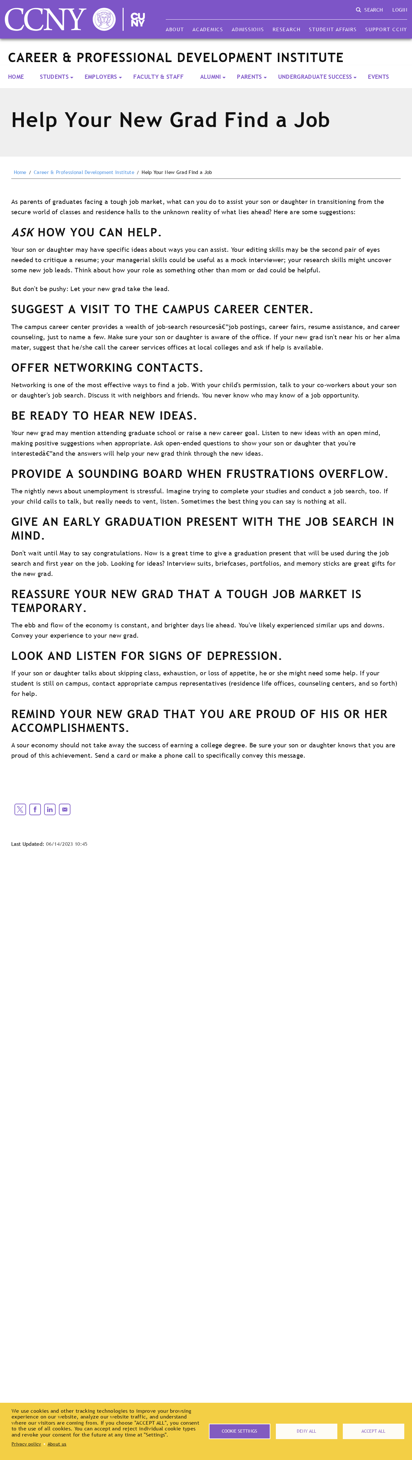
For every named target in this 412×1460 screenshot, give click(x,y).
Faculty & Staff (158, 76)
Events (378, 76)
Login (399, 10)
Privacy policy (26, 1444)
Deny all (306, 1431)
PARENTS (249, 76)
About (175, 29)
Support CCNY (386, 29)
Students (54, 76)
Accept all (373, 1431)
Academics (207, 29)
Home (16, 76)
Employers (101, 76)
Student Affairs (333, 29)
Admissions (248, 29)
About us (57, 1444)
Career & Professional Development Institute (84, 172)
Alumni (210, 76)
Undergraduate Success (315, 76)
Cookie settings (239, 1431)
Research (287, 29)
